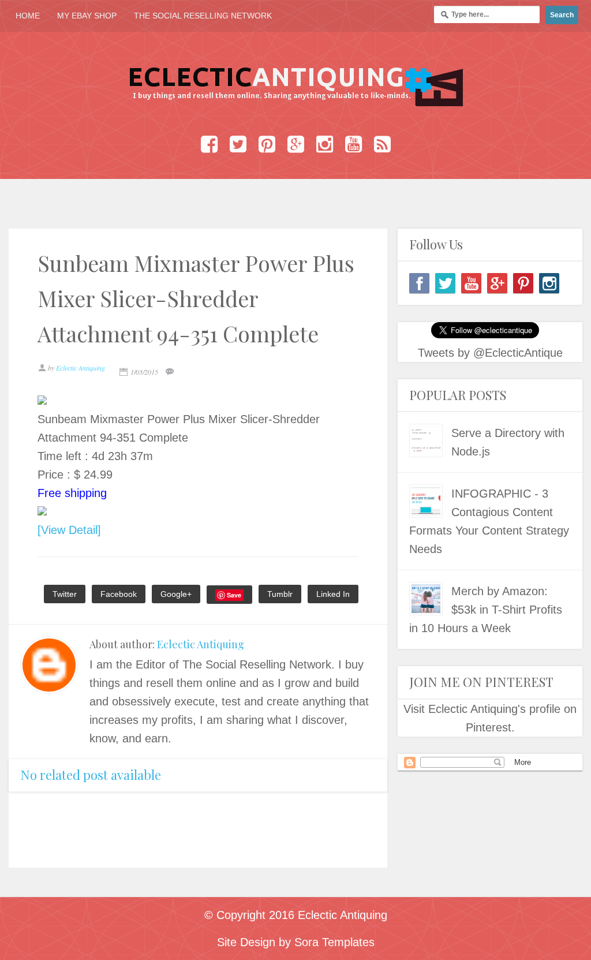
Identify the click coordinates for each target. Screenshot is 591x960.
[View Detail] (69, 530)
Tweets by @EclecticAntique (490, 352)
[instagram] (549, 283)
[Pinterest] (523, 283)
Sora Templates (334, 942)
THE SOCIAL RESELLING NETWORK (203, 15)
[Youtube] (471, 283)
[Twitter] (445, 283)
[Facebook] (419, 283)
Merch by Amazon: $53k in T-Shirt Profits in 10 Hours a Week (485, 609)
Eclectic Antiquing (200, 644)
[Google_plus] (497, 283)
